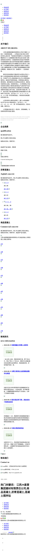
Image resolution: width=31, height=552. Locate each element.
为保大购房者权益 (18, 428)
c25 (2, 260)
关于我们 (6, 9)
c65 (2, 323)
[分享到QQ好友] (3, 518)
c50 (2, 299)
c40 (2, 283)
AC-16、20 (8, 209)
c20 (2, 252)
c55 (2, 307)
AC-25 (6, 218)
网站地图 (11, 532)
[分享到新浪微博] (3, 20)
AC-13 (6, 198)
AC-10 (6, 189)
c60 (2, 315)
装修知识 (6, 11)
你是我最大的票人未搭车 (20, 345)
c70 (2, 331)
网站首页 (6, 7)
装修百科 (6, 13)
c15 (2, 244)
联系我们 (6, 15)
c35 (2, 275)
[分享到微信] (1, 20)
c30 (2, 267)
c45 (2, 291)
